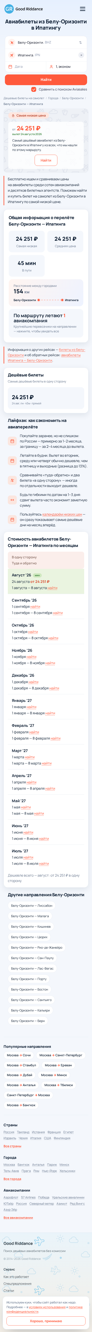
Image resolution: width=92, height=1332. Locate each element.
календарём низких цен (62, 514)
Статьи (9, 1290)
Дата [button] (19, 66)
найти (52, 587)
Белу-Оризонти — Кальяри (30, 1010)
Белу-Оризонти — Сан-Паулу (32, 958)
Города (53, 98)
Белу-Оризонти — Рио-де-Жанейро (36, 947)
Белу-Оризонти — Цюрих (29, 937)
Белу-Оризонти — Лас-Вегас (32, 968)
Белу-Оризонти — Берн (28, 1021)
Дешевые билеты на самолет (24, 98)
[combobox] (51, 42)
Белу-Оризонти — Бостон (29, 989)
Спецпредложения (17, 1283)
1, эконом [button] (63, 66)
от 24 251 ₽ (40, 581)
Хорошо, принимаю (46, 1321)
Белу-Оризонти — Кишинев (31, 926)
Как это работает (16, 1276)
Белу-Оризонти (73, 98)
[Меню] (83, 9)
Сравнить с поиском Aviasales (63, 89)
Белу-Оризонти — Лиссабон (31, 905)
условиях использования (47, 1307)
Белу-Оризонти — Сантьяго (31, 1000)
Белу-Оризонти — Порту (28, 979)
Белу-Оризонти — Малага (30, 916)
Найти (46, 160)
